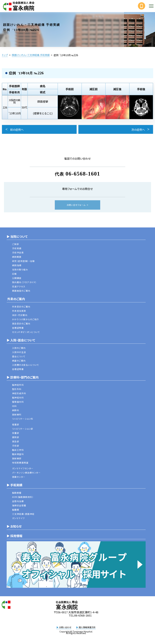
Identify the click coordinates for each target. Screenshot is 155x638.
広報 (14, 273)
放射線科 (16, 414)
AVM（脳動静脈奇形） (23, 496)
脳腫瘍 (15, 509)
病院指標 (16, 265)
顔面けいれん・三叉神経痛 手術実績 (31, 55)
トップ (5, 55)
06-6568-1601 (83, 174)
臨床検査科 (18, 454)
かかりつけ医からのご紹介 (25, 319)
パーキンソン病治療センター (26, 472)
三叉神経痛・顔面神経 (23, 513)
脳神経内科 (18, 397)
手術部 (15, 445)
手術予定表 (18, 252)
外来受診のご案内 (21, 306)
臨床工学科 (18, 449)
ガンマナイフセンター (22, 468)
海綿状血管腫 (19, 505)
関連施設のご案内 (21, 290)
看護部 (15, 424)
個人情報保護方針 (86, 627)
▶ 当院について (17, 236)
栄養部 (15, 432)
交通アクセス (18, 286)
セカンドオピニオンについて (26, 332)
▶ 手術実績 (14, 485)
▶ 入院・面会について (21, 340)
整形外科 (16, 389)
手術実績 (16, 248)
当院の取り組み (20, 269)
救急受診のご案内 (21, 323)
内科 (14, 406)
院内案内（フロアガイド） (24, 282)
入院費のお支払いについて (25, 364)
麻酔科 (15, 410)
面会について (19, 356)
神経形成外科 (19, 393)
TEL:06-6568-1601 (80, 615)
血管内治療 (18, 501)
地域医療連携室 (20, 462)
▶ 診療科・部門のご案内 (23, 377)
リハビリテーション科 (22, 418)
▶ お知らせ (14, 526)
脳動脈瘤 (16, 492)
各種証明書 (18, 327)
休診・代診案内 (20, 315)
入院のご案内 (19, 347)
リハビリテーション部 (22, 428)
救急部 (15, 441)
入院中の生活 (19, 352)
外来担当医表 (19, 310)
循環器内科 (18, 401)
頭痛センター (18, 476)
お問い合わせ (63, 627)
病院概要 (16, 256)
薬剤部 (15, 437)
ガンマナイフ (18, 518)
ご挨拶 (15, 244)
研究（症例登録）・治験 (23, 261)
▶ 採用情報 (14, 536)
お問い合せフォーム (76, 204)
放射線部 (16, 458)
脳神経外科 (18, 384)
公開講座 (16, 278)
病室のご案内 (19, 360)
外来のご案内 (16, 299)
